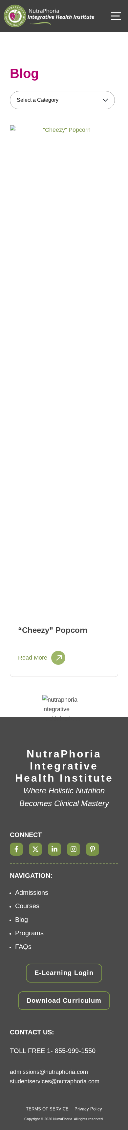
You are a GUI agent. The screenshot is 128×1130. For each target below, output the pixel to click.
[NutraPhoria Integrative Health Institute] (49, 16)
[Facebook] (16, 849)
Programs (29, 933)
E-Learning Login (64, 972)
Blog (21, 919)
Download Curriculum (64, 1000)
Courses (27, 905)
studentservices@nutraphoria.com (54, 1081)
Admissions (31, 892)
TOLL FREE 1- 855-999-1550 (53, 1050)
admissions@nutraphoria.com (49, 1072)
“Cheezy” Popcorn (53, 630)
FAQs (23, 946)
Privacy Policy (88, 1109)
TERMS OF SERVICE (47, 1109)
